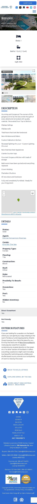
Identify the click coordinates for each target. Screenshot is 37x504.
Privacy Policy (19, 489)
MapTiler (19, 212)
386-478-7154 (12, 451)
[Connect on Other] (24, 7)
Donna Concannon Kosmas (14, 238)
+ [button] (3, 192)
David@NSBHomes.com (18, 463)
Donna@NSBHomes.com (27, 455)
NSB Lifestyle (18, 433)
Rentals (18, 430)
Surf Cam (28, 3)
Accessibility (29, 489)
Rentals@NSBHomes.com (18, 472)
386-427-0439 (23, 461)
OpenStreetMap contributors (29, 212)
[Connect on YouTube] (27, 7)
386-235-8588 (12, 455)
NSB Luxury (18, 425)
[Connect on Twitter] (20, 7)
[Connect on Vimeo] (31, 7)
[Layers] (32, 193)
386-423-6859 (26, 469)
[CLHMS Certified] (26, 483)
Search (18, 419)
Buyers (18, 422)
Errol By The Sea (10, 244)
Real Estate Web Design (10, 493)
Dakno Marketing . (28, 493)
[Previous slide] (3, 80)
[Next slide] (34, 80)
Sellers (18, 427)
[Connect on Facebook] (17, 7)
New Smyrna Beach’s (27, 342)
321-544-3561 (15, 469)
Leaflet (14, 212)
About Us (18, 435)
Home (18, 417)
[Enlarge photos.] (34, 70)
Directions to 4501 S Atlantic (11, 214)
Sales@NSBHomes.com (26, 451)
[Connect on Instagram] (35, 7)
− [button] (3, 195)
